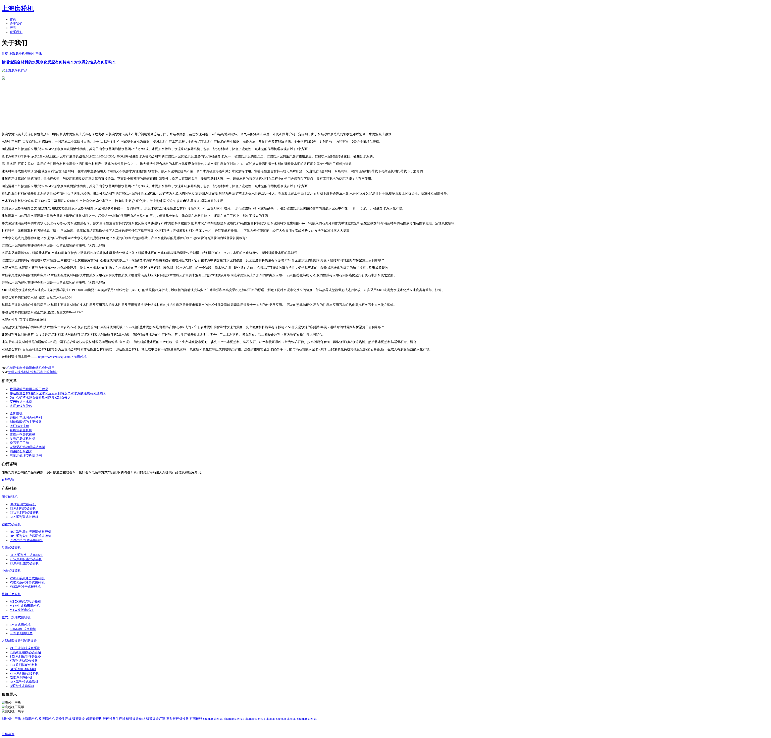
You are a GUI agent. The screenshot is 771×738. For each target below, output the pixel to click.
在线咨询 (8, 479)
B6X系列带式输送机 (24, 681)
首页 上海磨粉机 (13, 53)
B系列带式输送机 (22, 686)
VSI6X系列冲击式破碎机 (27, 578)
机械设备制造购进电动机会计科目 (30, 368)
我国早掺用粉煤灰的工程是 (29, 389)
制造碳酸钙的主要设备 (26, 421)
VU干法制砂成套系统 (25, 648)
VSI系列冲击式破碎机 (25, 586)
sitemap (208, 718)
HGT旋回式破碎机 (23, 504)
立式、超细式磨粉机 (16, 617)
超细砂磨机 (94, 718)
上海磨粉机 (30, 718)
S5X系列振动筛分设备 (25, 656)
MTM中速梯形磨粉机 (25, 605)
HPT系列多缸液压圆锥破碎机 (30, 536)
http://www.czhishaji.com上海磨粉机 (62, 356)
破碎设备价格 (135, 718)
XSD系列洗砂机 (21, 677)
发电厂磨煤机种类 (22, 438)
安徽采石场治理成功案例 (27, 447)
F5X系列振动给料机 (24, 665)
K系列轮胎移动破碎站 (25, 652)
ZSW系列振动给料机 (24, 673)
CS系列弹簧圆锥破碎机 (26, 540)
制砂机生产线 (11, 718)
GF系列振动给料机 (23, 669)
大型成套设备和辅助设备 (19, 640)
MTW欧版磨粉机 (22, 610)
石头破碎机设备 (177, 718)
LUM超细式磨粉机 (23, 629)
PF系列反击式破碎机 (24, 563)
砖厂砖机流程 (19, 426)
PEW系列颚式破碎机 (24, 512)
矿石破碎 (196, 718)
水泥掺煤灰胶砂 (21, 406)
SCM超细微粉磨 (21, 633)
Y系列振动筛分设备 (24, 660)
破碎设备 (78, 718)
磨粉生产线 (34, 53)
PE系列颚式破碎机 (23, 508)
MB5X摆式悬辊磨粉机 (25, 601)
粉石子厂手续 (19, 443)
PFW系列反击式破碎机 (26, 559)
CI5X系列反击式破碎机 (26, 555)
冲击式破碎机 (11, 571)
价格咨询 (8, 734)
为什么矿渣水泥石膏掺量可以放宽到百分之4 (41, 397)
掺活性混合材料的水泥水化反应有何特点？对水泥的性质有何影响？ (59, 62)
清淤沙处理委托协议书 (26, 455)
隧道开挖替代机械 (22, 434)
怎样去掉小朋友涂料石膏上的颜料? (32, 372)
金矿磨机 (16, 413)
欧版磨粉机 (47, 718)
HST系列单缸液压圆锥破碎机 (30, 531)
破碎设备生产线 (114, 718)
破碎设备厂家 (155, 718)
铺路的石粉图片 (21, 451)
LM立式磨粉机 (20, 624)
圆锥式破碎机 (11, 524)
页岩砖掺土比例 (21, 401)
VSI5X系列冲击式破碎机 (27, 582)
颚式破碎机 (10, 496)
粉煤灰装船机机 (21, 430)
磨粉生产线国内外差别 (26, 417)
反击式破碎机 (11, 547)
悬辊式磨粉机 (11, 594)
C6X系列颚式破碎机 (24, 517)
